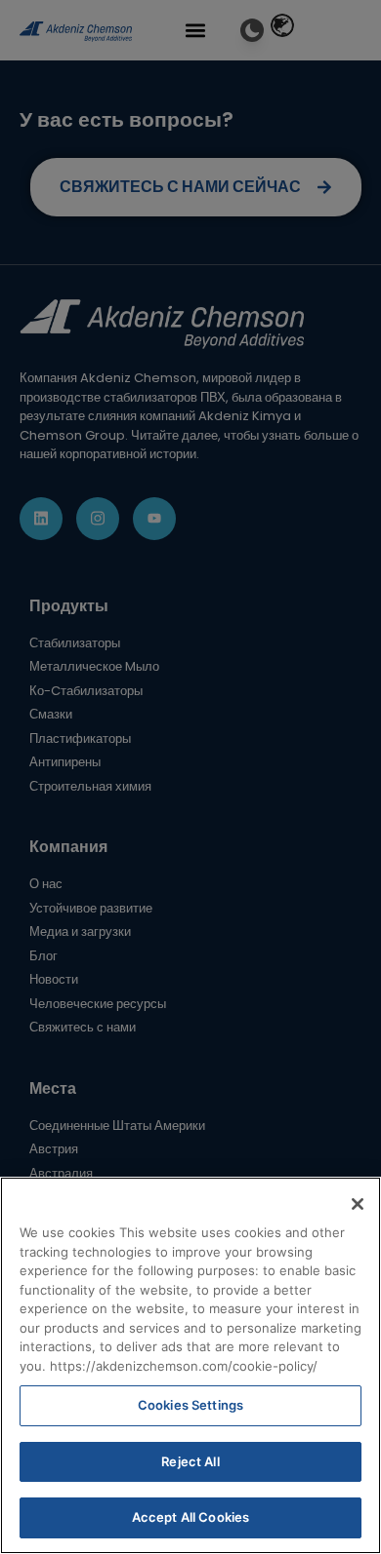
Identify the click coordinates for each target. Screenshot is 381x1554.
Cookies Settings (190, 1405)
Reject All (190, 1461)
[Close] (357, 1204)
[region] (190, 1365)
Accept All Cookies (190, 1517)
